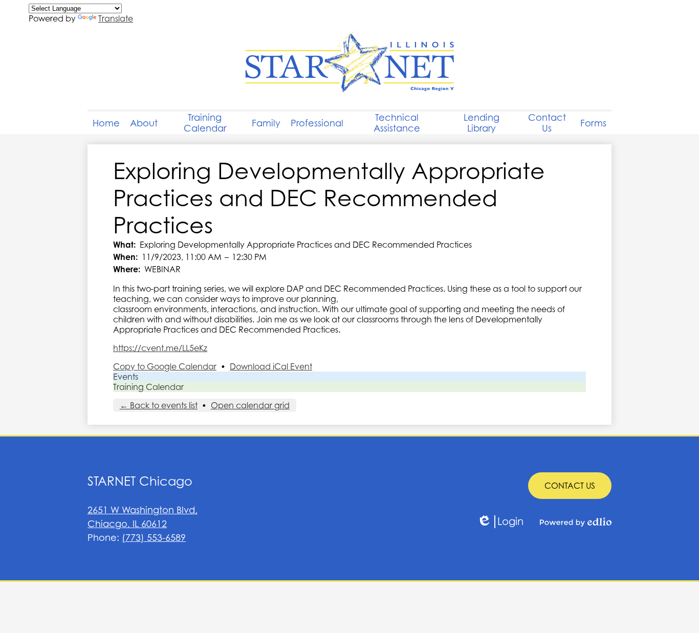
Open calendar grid (250, 405)
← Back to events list (159, 405)
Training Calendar (148, 387)
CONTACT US (569, 486)
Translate (115, 18)
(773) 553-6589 (154, 537)
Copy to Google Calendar (164, 366)
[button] (144, 123)
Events (125, 377)
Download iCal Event (271, 366)
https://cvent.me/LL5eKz (160, 348)
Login (500, 521)
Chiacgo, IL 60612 (143, 517)
